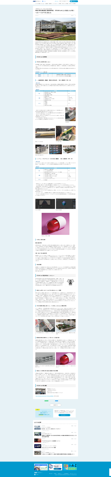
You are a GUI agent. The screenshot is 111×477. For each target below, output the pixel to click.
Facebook (37, 474)
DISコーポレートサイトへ (73, 473)
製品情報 (50, 3)
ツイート (57, 400)
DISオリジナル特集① (65, 3)
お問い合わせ (50, 473)
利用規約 (55, 473)
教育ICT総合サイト (40, 472)
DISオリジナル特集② (72, 3)
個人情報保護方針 (66, 473)
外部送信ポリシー (60, 473)
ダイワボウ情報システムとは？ (40, 3)
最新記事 (46, 3)
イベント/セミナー (55, 3)
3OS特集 (60, 3)
